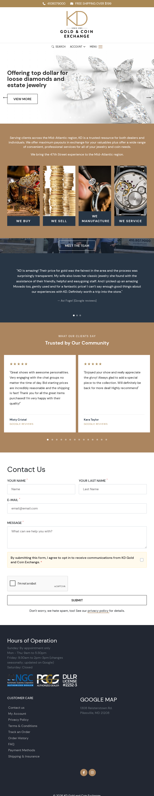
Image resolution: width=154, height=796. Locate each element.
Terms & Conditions (22, 726)
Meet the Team (77, 246)
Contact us (16, 708)
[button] (70, 117)
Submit (77, 600)
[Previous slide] (7, 288)
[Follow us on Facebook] (83, 772)
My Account (17, 714)
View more (22, 99)
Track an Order (19, 732)
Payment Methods (21, 750)
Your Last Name (93, 481)
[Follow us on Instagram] (92, 772)
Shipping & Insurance (24, 756)
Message (15, 523)
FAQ (11, 744)
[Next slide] (147, 288)
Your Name (17, 481)
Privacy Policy (18, 720)
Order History (18, 738)
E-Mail (13, 500)
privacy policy (98, 611)
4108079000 (56, 3)
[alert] (77, 560)
